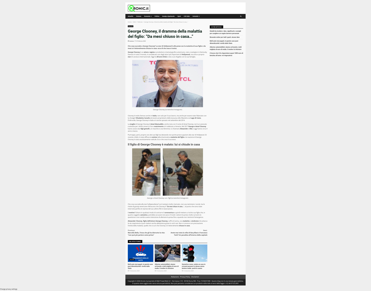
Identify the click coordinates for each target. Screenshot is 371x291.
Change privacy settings (8, 289)
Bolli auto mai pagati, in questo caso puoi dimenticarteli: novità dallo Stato (140, 253)
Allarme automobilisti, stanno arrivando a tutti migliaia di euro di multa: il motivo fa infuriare (167, 253)
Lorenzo (131, 41)
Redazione (175, 277)
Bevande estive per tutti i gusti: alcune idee (225, 37)
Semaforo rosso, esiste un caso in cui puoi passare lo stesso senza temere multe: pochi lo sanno (194, 253)
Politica (157, 16)
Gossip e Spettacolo (168, 16)
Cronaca (138, 16)
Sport (179, 16)
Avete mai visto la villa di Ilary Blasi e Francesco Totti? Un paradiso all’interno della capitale (189, 232)
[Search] (240, 16)
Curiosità (195, 16)
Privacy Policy (185, 277)
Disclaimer (195, 277)
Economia (147, 16)
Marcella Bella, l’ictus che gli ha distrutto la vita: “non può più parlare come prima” (146, 232)
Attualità (130, 16)
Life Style (187, 16)
